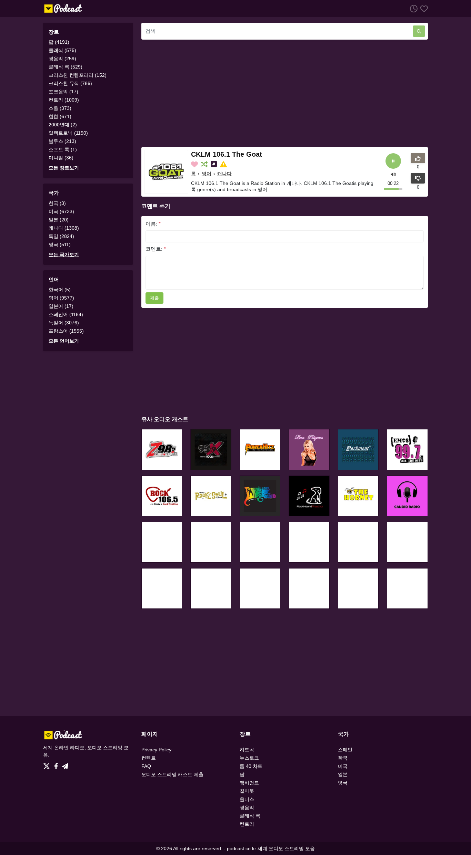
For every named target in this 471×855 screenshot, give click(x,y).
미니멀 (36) (61, 157)
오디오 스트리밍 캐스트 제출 (172, 774)
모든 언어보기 (64, 341)
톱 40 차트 (251, 766)
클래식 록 (250, 815)
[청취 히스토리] (412, 8)
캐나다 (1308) (64, 228)
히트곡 (247, 749)
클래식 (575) (62, 50)
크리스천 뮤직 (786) (70, 83)
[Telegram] (65, 764)
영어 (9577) (61, 298)
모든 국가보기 (64, 254)
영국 (343, 782)
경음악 (247, 807)
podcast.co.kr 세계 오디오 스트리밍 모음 (271, 848)
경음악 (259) (62, 58)
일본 (343, 774)
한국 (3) (57, 203)
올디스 (247, 799)
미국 (343, 766)
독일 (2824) (61, 236)
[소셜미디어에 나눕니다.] (214, 164)
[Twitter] (48, 764)
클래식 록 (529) (65, 67)
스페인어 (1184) (66, 314)
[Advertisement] (284, 93)
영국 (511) (60, 244)
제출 (154, 298)
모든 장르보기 (64, 167)
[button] (393, 174)
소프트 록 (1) (63, 149)
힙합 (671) (60, 116)
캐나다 (224, 173)
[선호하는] (423, 8)
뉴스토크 (249, 758)
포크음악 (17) (63, 91)
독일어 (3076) (64, 322)
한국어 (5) (60, 289)
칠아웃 (247, 791)
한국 (343, 758)
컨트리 (247, 824)
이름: (153, 224)
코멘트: (156, 249)
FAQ (146, 766)
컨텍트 (148, 758)
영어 (206, 173)
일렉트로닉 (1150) (68, 133)
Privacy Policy (156, 749)
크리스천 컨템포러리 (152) (78, 75)
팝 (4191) (59, 42)
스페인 (345, 749)
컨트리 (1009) (64, 100)
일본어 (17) (61, 306)
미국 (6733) (61, 211)
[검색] (419, 31)
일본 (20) (59, 219)
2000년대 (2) (63, 124)
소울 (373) (60, 108)
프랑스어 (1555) (66, 331)
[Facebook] (57, 764)
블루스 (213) (62, 141)
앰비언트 (249, 782)
